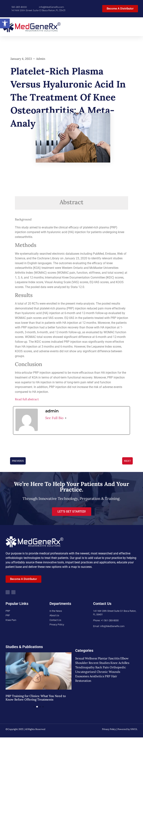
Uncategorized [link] (85, 672)
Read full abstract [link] (27, 399)
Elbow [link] (124, 658)
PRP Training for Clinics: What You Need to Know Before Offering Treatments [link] (36, 697)
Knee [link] (114, 663)
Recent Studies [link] (99, 663)
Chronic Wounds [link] (108, 672)
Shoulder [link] (81, 663)
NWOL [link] (133, 729)
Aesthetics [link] (97, 676)
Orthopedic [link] (118, 667)
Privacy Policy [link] (109, 729)
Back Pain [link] (102, 667)
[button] (137, 27)
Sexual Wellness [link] (86, 658)
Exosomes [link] (82, 676)
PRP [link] (107, 676)
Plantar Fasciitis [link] (109, 658)
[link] (5, 23)
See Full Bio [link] (54, 418)
